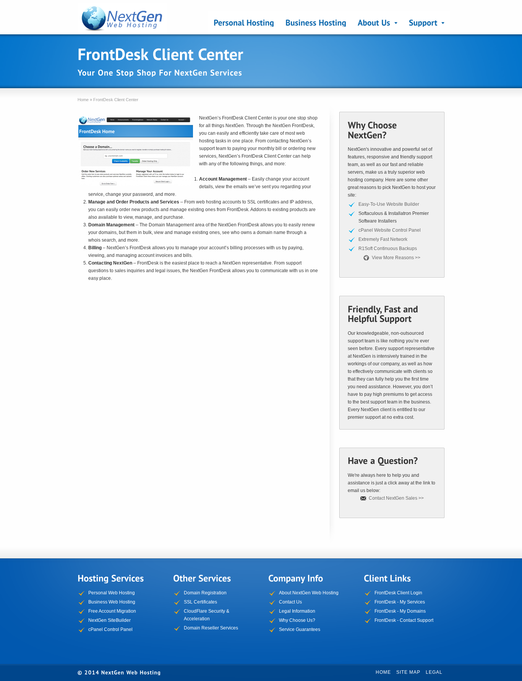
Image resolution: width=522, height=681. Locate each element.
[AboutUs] (377, 22)
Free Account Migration (112, 611)
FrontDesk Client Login (398, 592)
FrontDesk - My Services (399, 602)
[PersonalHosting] (244, 22)
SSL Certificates (200, 602)
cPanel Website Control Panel (389, 230)
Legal (434, 672)
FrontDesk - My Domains (400, 611)
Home (383, 672)
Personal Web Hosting (111, 592)
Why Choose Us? (297, 620)
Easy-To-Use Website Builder (388, 204)
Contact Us (290, 602)
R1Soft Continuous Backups (387, 248)
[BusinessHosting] (316, 22)
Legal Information (297, 611)
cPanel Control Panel (110, 629)
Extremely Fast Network (382, 239)
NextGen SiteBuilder (109, 620)
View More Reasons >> (396, 257)
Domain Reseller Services (211, 628)
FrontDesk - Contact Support (403, 620)
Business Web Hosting (111, 602)
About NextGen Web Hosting (309, 592)
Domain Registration (205, 592)
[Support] (427, 22)
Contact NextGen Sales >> (396, 498)
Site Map (408, 672)
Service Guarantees (299, 629)
